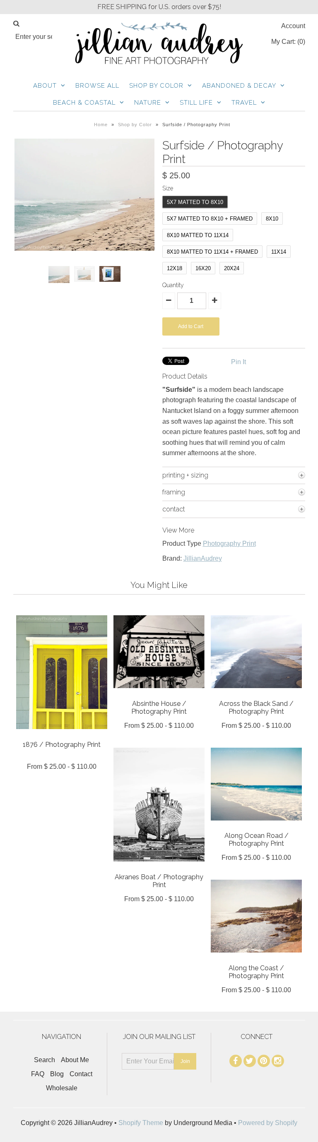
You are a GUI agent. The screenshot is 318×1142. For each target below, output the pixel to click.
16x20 (203, 268)
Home (101, 124)
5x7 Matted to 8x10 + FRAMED (210, 219)
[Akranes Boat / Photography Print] (159, 867)
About (45, 85)
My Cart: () (288, 41)
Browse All (97, 85)
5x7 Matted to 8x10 (195, 202)
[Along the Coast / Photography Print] (256, 958)
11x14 (278, 252)
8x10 (272, 219)
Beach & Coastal (84, 102)
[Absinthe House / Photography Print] (159, 694)
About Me (75, 1059)
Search (44, 1059)
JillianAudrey (202, 558)
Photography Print (229, 543)
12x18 (174, 268)
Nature (147, 102)
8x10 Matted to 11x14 (198, 235)
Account (293, 25)
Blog (57, 1073)
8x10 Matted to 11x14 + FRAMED (212, 252)
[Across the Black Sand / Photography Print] (256, 694)
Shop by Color (156, 85)
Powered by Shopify (267, 1122)
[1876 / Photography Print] (61, 735)
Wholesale (61, 1088)
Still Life (196, 102)
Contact (81, 1073)
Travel (244, 102)
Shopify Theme (140, 1122)
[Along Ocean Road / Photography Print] (256, 826)
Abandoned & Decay (239, 85)
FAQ (37, 1073)
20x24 (231, 268)
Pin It (238, 361)
